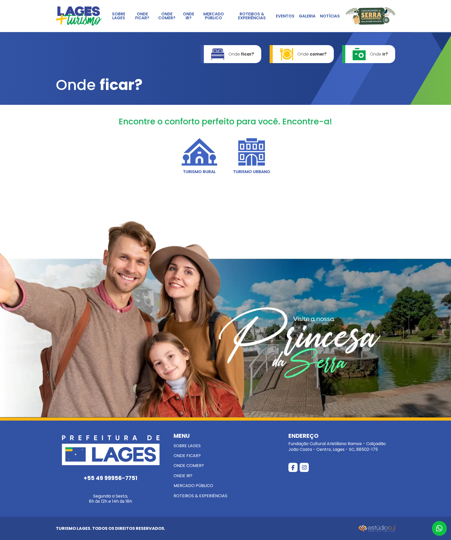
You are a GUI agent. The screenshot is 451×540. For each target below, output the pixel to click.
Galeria (307, 16)
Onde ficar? (142, 16)
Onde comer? (166, 16)
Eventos (285, 16)
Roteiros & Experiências (252, 16)
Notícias (330, 16)
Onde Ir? (188, 16)
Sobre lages (118, 16)
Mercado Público (213, 16)
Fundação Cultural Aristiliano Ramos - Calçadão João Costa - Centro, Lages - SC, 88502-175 (337, 442)
